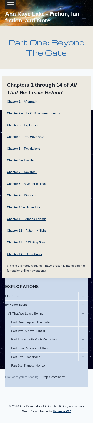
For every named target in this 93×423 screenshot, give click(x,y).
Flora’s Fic (12, 296)
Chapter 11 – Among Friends (26, 219)
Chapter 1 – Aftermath (22, 101)
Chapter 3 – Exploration (23, 125)
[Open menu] (84, 17)
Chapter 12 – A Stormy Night (26, 230)
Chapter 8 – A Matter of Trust (26, 183)
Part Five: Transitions (25, 357)
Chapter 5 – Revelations (23, 148)
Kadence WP (62, 411)
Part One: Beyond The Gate (30, 322)
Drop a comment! (53, 377)
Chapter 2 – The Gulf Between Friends (33, 113)
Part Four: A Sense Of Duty (29, 348)
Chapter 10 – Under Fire (23, 207)
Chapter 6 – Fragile (20, 160)
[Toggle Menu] (10, 4)
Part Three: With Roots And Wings (34, 339)
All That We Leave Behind (26, 313)
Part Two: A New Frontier (28, 330)
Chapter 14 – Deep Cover (24, 254)
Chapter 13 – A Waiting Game (27, 242)
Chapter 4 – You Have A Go (26, 136)
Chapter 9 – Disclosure (22, 195)
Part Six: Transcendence (28, 365)
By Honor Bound (16, 304)
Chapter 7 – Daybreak (22, 172)
